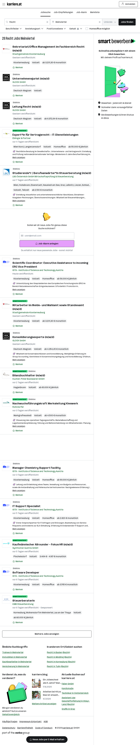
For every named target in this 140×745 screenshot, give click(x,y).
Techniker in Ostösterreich (75, 693)
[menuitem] (15, 29)
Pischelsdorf (20, 556)
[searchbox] (47, 235)
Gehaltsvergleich (11, 714)
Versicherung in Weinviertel (15, 666)
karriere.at (68, 678)
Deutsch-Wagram (22, 90)
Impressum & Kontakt (30, 721)
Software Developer (25, 572)
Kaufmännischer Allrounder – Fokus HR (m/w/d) (42, 544)
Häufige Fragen (9, 721)
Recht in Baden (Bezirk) (58, 652)
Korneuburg (20, 612)
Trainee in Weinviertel (12, 652)
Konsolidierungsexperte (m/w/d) (33, 337)
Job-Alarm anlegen (48, 243)
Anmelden (130, 4)
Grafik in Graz (68, 709)
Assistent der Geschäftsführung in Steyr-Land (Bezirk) (76, 701)
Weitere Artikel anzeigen (44, 703)
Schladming (88, 185)
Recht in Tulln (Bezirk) (57, 666)
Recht (9, 38)
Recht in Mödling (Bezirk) (59, 657)
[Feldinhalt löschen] (47, 22)
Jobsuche (45, 12)
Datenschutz (8, 728)
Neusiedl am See (51, 185)
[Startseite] (15, 4)
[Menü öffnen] (4, 4)
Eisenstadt (37, 185)
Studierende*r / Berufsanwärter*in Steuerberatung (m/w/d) (51, 173)
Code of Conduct (43, 728)
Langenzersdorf (32, 146)
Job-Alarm (81, 12)
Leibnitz (70, 185)
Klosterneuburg (21, 62)
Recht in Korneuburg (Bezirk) (61, 661)
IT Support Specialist (26, 506)
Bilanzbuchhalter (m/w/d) (28, 375)
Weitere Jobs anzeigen (47, 634)
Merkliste (95, 12)
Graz (63, 185)
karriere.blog (40, 674)
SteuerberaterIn (23, 600)
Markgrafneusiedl (22, 415)
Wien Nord (19, 146)
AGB (46, 721)
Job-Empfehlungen (63, 12)
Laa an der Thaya (62, 612)
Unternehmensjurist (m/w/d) (30, 78)
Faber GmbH (68, 683)
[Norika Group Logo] (16, 733)
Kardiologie (67, 688)
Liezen (78, 185)
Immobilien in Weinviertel (14, 657)
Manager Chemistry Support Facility (36, 467)
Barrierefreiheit (25, 728)
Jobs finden (127, 22)
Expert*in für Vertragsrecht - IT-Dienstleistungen (45, 134)
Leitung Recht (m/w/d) (26, 106)
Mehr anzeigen (18, 157)
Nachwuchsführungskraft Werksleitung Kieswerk (45, 403)
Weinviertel (28, 38)
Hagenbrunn (20, 387)
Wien (16, 185)
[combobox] (27, 22)
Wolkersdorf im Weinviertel (40, 612)
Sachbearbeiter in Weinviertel (16, 661)
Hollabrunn (25, 185)
